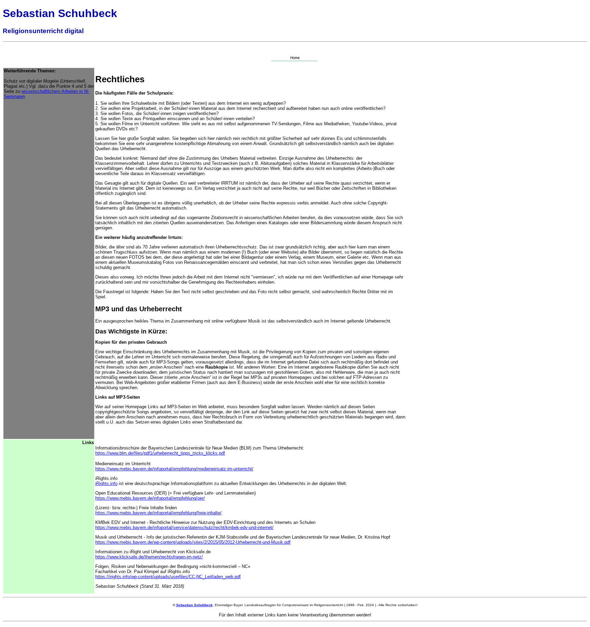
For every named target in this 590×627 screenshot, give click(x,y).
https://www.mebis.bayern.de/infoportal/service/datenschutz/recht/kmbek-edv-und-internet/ (184, 527)
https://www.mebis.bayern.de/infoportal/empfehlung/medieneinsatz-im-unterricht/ (174, 468)
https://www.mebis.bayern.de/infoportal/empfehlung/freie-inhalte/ (158, 512)
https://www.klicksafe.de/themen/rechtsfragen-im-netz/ (149, 556)
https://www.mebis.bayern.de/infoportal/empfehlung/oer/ (150, 498)
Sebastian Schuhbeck (194, 605)
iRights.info (106, 483)
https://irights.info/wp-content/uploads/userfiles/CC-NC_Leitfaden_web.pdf (168, 576)
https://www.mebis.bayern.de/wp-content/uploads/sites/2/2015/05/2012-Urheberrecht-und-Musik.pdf (193, 542)
